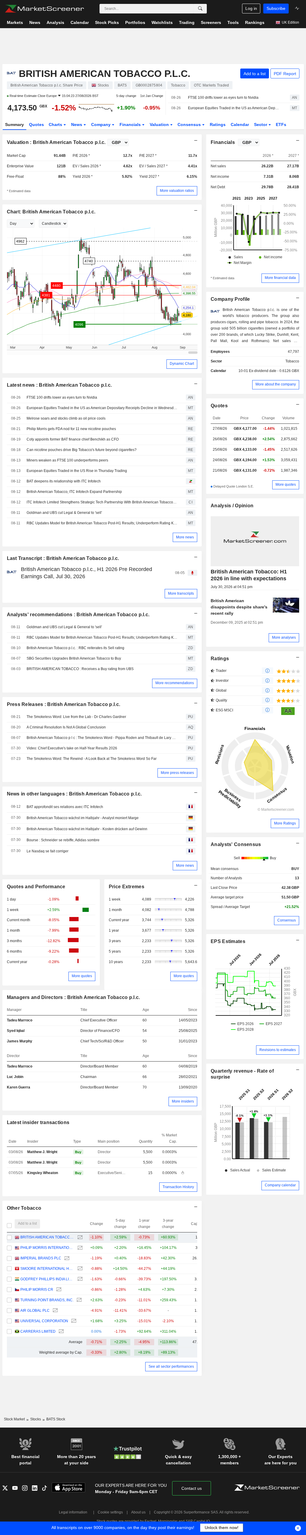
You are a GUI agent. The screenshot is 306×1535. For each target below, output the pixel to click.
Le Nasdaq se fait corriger (47, 851)
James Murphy (19, 1041)
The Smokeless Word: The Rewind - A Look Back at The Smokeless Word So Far (92, 759)
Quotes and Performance (36, 886)
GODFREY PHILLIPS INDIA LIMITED (47, 1279)
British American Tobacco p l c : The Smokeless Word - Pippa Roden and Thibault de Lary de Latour (102, 738)
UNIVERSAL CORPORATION (44, 1321)
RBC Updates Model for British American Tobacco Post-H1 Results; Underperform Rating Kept (102, 523)
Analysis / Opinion (232, 505)
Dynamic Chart (182, 364)
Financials (131, 124)
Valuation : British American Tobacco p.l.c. (56, 142)
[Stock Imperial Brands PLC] (66, 1258)
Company (101, 124)
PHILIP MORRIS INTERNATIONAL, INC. (47, 1248)
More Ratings (285, 823)
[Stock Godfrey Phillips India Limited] (79, 1279)
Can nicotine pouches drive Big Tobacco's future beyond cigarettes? (82, 450)
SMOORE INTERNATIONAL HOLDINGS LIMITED (47, 1269)
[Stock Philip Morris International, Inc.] (79, 1248)
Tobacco (292, 361)
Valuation (160, 124)
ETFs (281, 124)
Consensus (190, 124)
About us (138, 1512)
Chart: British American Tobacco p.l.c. (51, 211)
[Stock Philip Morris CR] (58, 1290)
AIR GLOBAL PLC (35, 1310)
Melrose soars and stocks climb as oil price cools (66, 418)
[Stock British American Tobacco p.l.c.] (79, 1237)
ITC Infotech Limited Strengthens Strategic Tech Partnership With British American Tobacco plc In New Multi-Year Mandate (102, 502)
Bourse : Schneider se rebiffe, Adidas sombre (63, 840)
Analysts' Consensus (236, 844)
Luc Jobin (15, 1077)
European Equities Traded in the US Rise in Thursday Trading (77, 471)
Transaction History (178, 1187)
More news (185, 537)
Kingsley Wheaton (42, 1173)
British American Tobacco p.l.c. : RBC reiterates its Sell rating (75, 648)
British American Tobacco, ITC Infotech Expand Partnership (74, 492)
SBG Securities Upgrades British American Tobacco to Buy (74, 658)
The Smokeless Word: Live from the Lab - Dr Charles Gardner (76, 717)
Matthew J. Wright (42, 1152)
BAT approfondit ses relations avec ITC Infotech (65, 807)
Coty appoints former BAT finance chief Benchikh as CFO (73, 439)
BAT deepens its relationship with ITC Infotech (64, 481)
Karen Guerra (18, 1087)
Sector (261, 124)
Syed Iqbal (16, 1031)
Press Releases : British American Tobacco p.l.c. (63, 704)
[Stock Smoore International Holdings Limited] (79, 1269)
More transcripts (181, 593)
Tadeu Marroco (19, 1020)
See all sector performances (171, 1366)
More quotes (82, 976)
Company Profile (230, 299)
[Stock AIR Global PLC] (54, 1311)
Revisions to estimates (277, 1050)
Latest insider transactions (38, 1122)
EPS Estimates (228, 941)
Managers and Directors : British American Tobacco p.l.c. (73, 997)
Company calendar (280, 1185)
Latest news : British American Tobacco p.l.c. (59, 385)
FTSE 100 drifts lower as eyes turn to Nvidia (223, 97)
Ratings (218, 124)
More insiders (183, 1101)
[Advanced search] (200, 8)
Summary (14, 124)
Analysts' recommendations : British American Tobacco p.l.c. (78, 614)
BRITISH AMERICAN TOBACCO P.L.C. (47, 1237)
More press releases (177, 773)
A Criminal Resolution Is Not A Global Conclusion (66, 727)
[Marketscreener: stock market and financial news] (44, 8)
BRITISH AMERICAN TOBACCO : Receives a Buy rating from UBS (80, 669)
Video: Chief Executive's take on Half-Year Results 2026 (72, 748)
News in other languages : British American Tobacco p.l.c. (74, 793)
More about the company (275, 384)
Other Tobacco (24, 1208)
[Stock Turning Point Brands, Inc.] (78, 1300)
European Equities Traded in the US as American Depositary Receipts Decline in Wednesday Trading (233, 108)
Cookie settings (110, 1512)
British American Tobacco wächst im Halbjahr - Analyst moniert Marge (83, 818)
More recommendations (174, 683)
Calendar (240, 124)
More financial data (280, 278)
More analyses (284, 637)
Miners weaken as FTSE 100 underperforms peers (67, 460)
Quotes (36, 124)
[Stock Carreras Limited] (60, 1331)
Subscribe (276, 8)
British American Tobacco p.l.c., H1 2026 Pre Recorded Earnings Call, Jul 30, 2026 (86, 572)
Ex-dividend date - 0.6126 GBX (274, 371)
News (77, 124)
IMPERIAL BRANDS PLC (40, 1258)
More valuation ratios (177, 191)
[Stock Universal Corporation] (73, 1321)
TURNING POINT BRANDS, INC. (47, 1300)
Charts (56, 124)
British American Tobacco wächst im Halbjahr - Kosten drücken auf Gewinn (87, 829)
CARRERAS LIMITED (38, 1331)
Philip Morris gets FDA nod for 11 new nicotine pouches (71, 429)
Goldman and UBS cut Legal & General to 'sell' (64, 513)
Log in (251, 8)
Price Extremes (126, 886)
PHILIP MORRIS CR (36, 1289)
